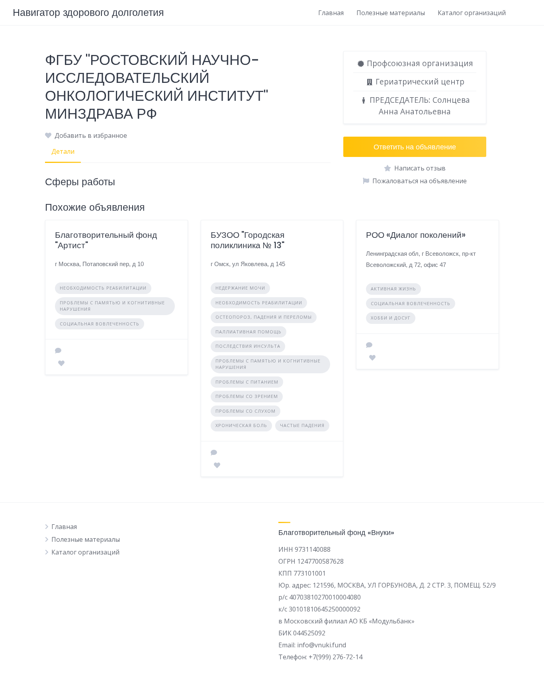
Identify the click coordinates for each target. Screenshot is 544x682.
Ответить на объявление (415, 147)
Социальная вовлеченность (99, 324)
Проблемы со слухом (245, 411)
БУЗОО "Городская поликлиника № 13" (247, 240)
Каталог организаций (472, 12)
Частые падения (302, 425)
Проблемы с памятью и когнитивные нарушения (112, 306)
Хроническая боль (241, 425)
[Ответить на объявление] (58, 350)
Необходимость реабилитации (103, 288)
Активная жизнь (393, 289)
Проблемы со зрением (246, 396)
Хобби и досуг (391, 318)
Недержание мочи (240, 288)
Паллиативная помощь (248, 332)
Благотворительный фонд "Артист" (106, 240)
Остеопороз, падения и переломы (263, 317)
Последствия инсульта (247, 346)
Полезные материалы (390, 12)
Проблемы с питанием (246, 382)
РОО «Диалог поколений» (416, 235)
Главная (331, 12)
